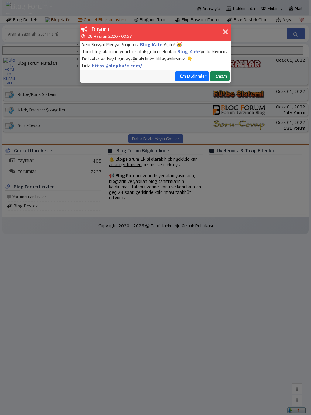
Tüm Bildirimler (192, 76)
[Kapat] (226, 32)
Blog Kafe (151, 44)
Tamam (220, 76)
